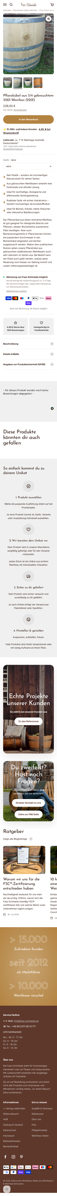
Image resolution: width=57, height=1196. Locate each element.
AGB (5, 1119)
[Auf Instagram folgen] (13, 1157)
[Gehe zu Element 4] (38, 83)
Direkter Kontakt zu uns (28, 802)
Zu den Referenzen (28, 721)
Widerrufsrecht (11, 1113)
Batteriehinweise (11, 1141)
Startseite (7, 10)
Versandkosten (20, 110)
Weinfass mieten (40, 1135)
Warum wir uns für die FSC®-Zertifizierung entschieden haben (21, 883)
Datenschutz (9, 1130)
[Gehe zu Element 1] (7, 83)
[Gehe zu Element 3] (27, 83)
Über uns (36, 1119)
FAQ (34, 1124)
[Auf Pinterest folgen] (21, 1157)
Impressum (9, 1135)
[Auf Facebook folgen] (5, 1157)
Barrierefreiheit (10, 1146)
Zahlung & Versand (13, 1124)
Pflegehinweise (39, 1130)
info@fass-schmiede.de (26, 1021)
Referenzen (38, 1113)
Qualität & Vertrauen (42, 1108)
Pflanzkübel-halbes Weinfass (25, 10)
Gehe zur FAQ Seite (28, 814)
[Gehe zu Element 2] (17, 83)
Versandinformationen (13, 149)
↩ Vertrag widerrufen (14, 1108)
